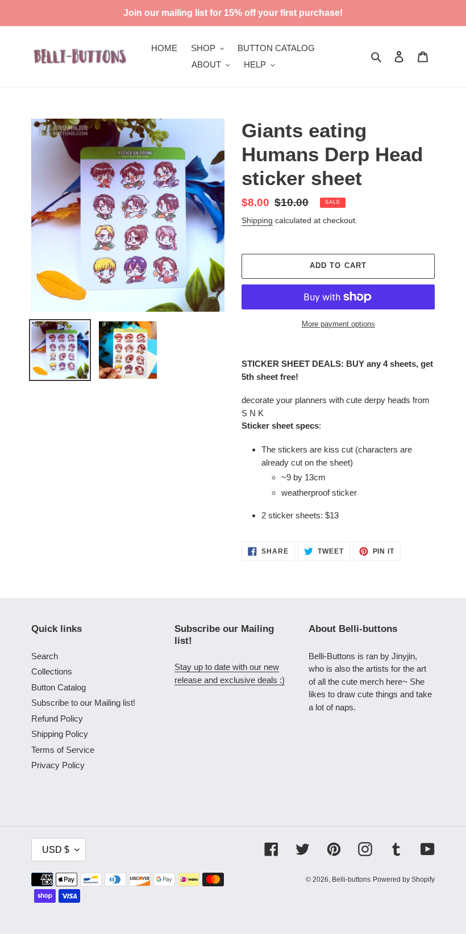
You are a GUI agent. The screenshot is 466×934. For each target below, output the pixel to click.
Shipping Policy (59, 734)
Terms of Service (62, 750)
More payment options (338, 324)
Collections (51, 671)
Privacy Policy (58, 765)
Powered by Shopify (404, 879)
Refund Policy (57, 718)
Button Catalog (58, 687)
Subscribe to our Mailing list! (83, 702)
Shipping (257, 220)
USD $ (55, 850)
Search (44, 656)
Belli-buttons (351, 879)
